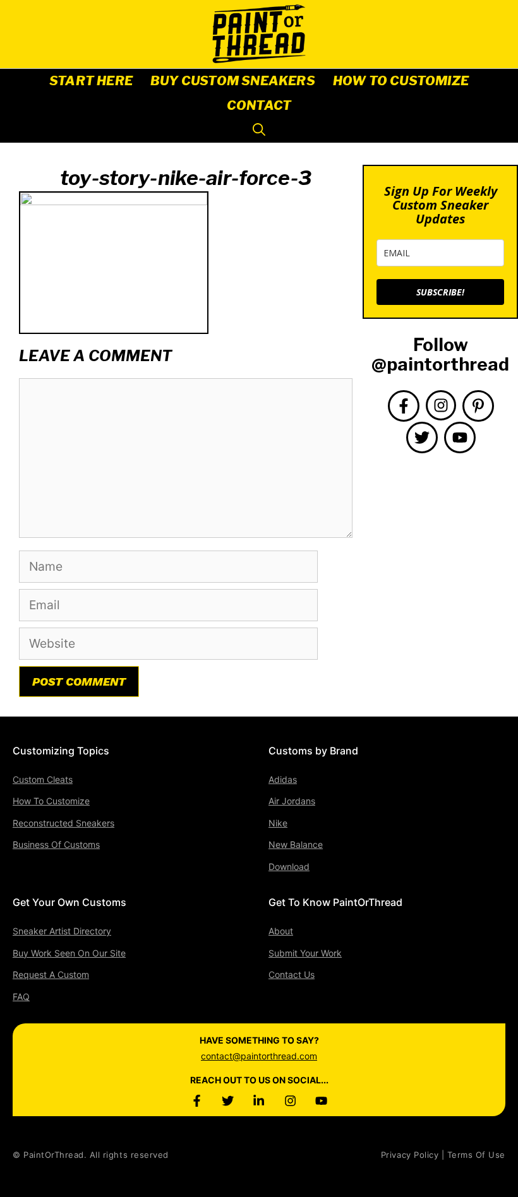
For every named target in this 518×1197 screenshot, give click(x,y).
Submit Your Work (305, 953)
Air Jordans (291, 800)
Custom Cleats (43, 779)
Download (289, 866)
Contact (259, 105)
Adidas (282, 779)
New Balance (295, 844)
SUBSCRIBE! (440, 292)
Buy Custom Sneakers (232, 80)
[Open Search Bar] (259, 130)
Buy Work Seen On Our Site (69, 953)
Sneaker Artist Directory (62, 931)
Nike (277, 823)
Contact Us (291, 974)
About (280, 931)
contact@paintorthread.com (259, 1056)
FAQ (21, 996)
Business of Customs (56, 844)
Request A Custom (51, 974)
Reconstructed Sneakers (63, 823)
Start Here (91, 80)
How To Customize (401, 80)
